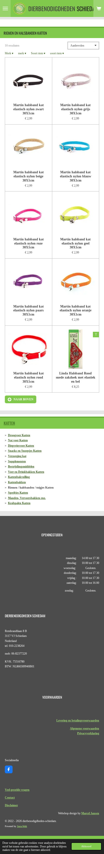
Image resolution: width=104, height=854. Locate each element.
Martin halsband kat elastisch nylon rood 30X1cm (28, 377)
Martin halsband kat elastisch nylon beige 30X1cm (28, 176)
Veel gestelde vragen (17, 789)
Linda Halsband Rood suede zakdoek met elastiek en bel (75, 377)
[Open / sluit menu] (5, 8)
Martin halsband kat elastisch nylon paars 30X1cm (28, 310)
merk (22, 53)
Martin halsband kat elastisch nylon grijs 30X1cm (75, 109)
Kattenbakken (17, 482)
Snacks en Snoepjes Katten (25, 450)
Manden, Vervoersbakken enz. (27, 498)
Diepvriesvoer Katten (21, 445)
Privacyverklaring (88, 733)
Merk (9, 53)
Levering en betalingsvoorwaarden (77, 720)
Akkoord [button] (86, 846)
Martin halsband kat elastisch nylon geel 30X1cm (75, 243)
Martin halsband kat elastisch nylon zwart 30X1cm (28, 109)
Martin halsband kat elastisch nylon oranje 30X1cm (75, 310)
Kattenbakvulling (19, 477)
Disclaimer (11, 805)
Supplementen (17, 461)
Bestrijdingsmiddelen (21, 466)
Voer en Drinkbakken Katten (26, 472)
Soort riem (38, 53)
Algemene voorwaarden (84, 728)
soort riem (57, 53)
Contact (10, 797)
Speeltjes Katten (18, 492)
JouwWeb (22, 826)
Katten (9, 423)
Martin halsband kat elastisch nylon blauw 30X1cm (75, 176)
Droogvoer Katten (19, 435)
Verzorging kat (17, 456)
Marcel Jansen (90, 813)
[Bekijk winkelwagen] (98, 8)
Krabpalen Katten (19, 503)
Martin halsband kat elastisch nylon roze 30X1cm (28, 243)
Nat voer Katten (18, 440)
